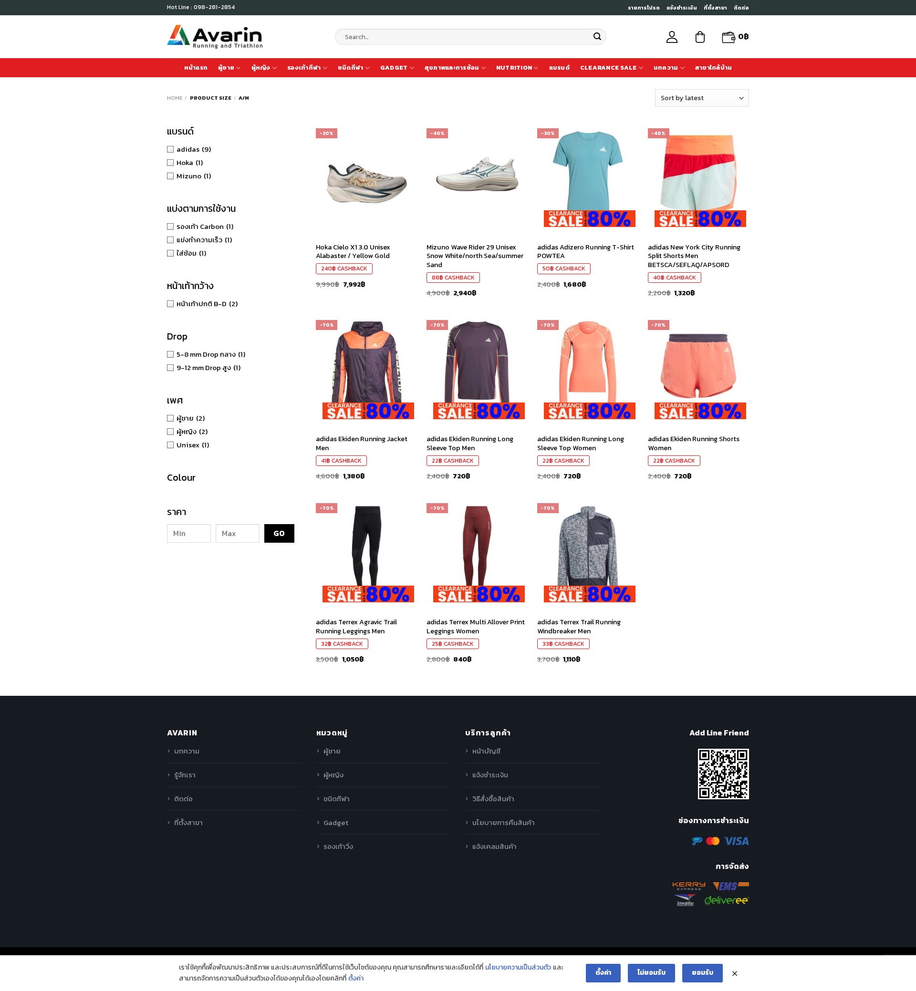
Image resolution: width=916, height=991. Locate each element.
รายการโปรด (644, 7)
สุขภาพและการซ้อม (452, 67)
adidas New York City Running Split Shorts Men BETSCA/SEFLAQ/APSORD (694, 256)
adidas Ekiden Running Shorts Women (693, 443)
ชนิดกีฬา (351, 67)
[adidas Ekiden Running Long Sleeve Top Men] (477, 365)
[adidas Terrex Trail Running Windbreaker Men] (587, 548)
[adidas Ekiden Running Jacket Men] (366, 365)
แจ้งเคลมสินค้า (494, 846)
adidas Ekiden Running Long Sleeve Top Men (470, 443)
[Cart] (700, 37)
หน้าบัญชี (486, 750)
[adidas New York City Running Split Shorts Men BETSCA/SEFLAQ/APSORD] (698, 174)
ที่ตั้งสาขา (715, 7)
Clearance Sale (608, 67)
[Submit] (597, 37)
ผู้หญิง (261, 67)
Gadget (394, 67)
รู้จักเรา (185, 774)
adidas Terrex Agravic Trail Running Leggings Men (356, 626)
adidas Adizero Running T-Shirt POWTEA (585, 251)
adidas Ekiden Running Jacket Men (361, 443)
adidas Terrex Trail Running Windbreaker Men (579, 626)
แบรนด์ (559, 67)
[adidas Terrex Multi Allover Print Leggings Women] (477, 548)
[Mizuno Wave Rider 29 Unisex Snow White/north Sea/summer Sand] (477, 174)
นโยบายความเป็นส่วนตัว (518, 967)
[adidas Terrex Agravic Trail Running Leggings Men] (366, 548)
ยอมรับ (702, 973)
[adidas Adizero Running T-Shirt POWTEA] (587, 174)
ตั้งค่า (356, 978)
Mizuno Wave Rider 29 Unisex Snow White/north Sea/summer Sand (475, 256)
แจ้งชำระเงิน (681, 7)
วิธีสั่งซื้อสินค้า (493, 798)
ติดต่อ (741, 7)
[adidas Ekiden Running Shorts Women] (698, 365)
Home (174, 98)
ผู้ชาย (226, 67)
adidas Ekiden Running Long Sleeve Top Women (580, 443)
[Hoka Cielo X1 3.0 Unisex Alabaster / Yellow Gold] (366, 174)
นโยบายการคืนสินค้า (503, 822)
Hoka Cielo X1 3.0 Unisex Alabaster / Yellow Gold (353, 251)
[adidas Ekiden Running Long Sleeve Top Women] (587, 365)
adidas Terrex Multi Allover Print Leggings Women (476, 626)
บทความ (666, 67)
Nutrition (514, 67)
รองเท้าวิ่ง (338, 846)
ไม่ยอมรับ (651, 973)
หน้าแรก (196, 67)
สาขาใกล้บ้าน (713, 67)
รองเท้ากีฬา (304, 67)
